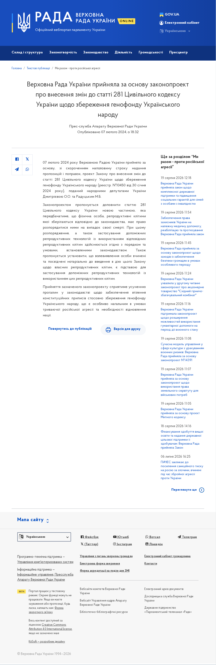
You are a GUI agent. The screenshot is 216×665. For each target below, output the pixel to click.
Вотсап (154, 537)
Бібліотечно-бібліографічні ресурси (104, 612)
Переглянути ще (184, 489)
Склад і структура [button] (27, 52)
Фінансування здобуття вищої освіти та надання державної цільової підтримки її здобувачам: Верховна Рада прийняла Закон (182, 440)
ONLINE (127, 21)
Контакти (150, 563)
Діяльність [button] (123, 52)
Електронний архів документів (164, 589)
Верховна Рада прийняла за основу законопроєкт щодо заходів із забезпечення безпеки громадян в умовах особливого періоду (181, 256)
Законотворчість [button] (63, 52)
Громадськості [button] (151, 52)
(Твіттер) (91, 544)
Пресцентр (178, 52)
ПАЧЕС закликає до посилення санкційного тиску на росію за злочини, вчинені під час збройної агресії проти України (182, 470)
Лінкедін (155, 544)
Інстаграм (124, 544)
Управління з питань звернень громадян (106, 556)
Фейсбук (91, 537)
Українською (175, 31)
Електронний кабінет (182, 23)
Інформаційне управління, (35, 574)
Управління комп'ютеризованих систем (45, 562)
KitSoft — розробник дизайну (47, 641)
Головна (17, 68)
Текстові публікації (38, 68)
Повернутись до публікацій (70, 329)
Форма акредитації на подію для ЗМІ (105, 570)
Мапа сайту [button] (30, 519)
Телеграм (189, 537)
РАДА (54, 18)
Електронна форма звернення (100, 563)
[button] (44, 537)
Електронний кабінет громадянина (167, 556)
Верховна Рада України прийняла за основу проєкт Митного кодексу (180, 413)
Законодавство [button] (95, 52)
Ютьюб (123, 537)
